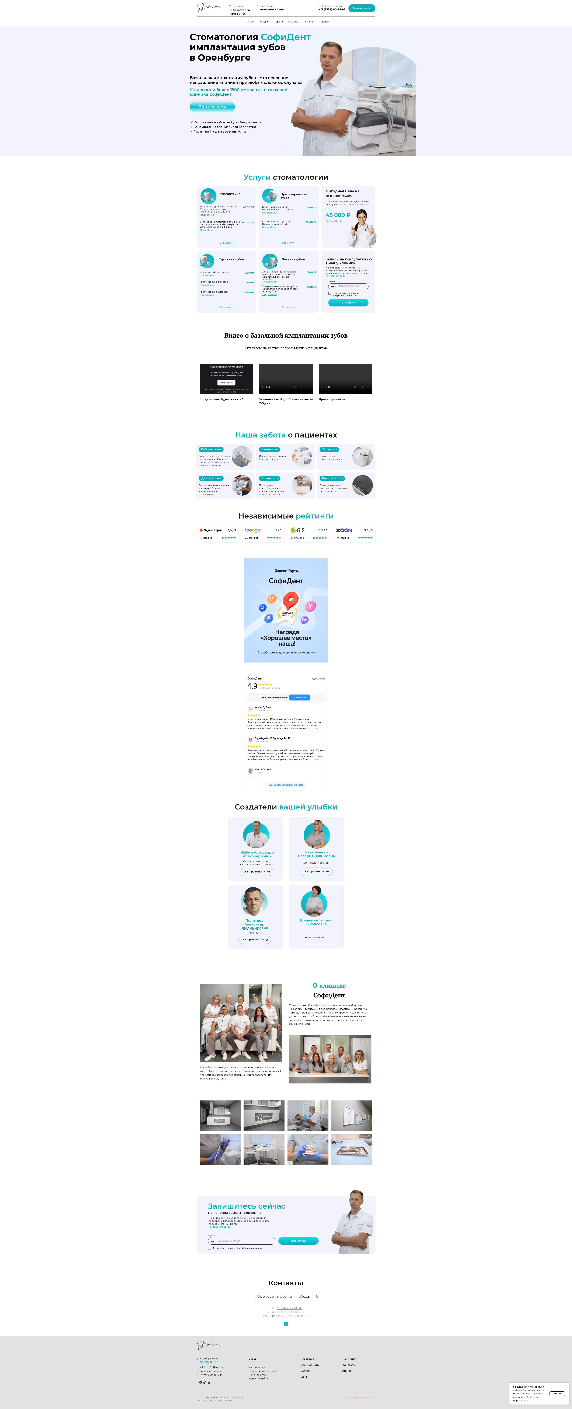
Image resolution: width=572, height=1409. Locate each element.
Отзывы (293, 21)
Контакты (308, 21)
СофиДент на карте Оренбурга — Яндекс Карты (286, 791)
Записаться (348, 302)
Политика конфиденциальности (359, 1397)
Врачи (279, 21)
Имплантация (257, 1367)
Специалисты (310, 1364)
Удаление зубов (258, 1378)
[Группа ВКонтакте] (286, 1324)
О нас (250, 21)
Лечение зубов (258, 1374)
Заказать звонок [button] (209, 1361)
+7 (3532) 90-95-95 (335, 276)
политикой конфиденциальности (346, 294)
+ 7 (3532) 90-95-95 (332, 9)
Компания (307, 1358)
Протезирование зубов (263, 1371)
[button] (361, 8)
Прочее (324, 21)
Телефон (331, 282)
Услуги (264, 21)
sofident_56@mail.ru (290, 1311)
